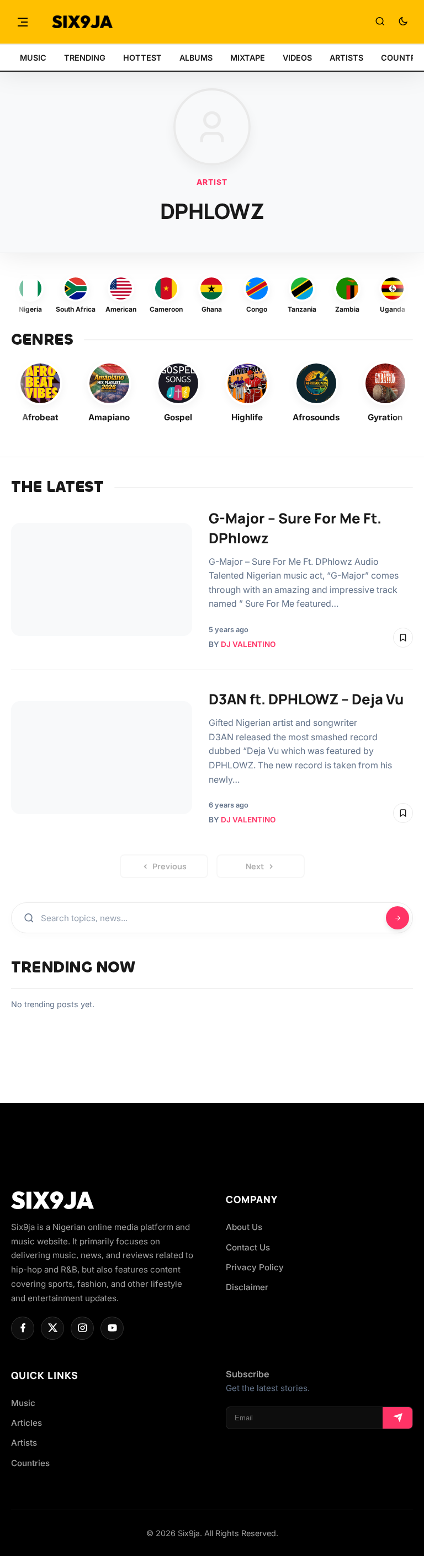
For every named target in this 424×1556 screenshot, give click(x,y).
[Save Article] (403, 638)
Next (255, 866)
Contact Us (248, 1247)
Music (23, 1403)
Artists (24, 1442)
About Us (244, 1227)
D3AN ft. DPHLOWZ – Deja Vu (306, 699)
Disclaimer (247, 1287)
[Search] (380, 22)
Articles (26, 1423)
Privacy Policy (255, 1267)
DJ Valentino (248, 644)
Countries (30, 1463)
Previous (169, 866)
